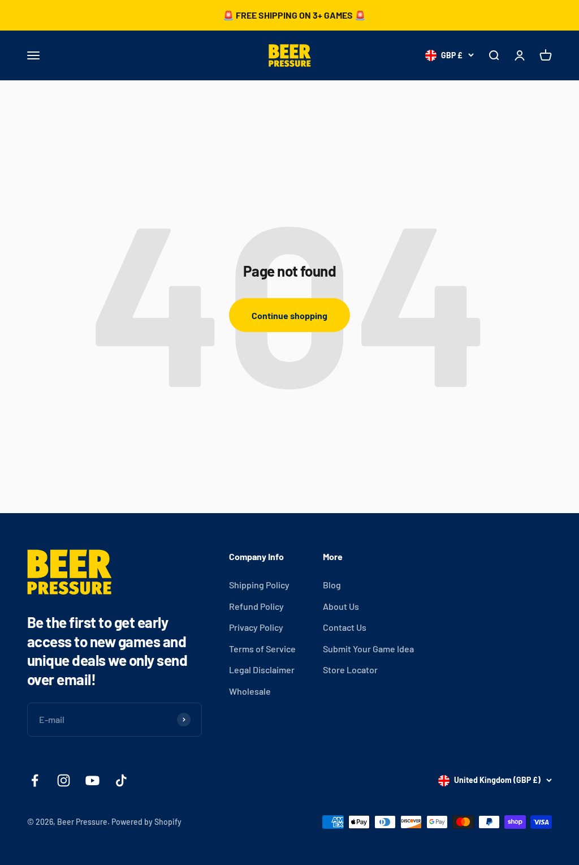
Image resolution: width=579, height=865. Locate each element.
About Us (341, 606)
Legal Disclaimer (262, 669)
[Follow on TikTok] (121, 780)
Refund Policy (256, 606)
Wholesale (250, 691)
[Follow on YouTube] (92, 780)
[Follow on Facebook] (34, 780)
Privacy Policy (256, 627)
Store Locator (350, 669)
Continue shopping (289, 315)
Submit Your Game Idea (368, 648)
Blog (332, 584)
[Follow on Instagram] (63, 780)
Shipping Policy (259, 584)
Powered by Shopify (146, 822)
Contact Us (344, 627)
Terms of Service (262, 648)
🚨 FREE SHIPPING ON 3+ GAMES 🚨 (294, 15)
